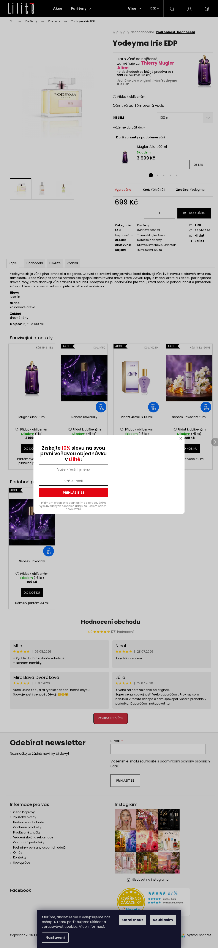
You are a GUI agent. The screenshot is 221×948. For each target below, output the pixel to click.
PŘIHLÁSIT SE (73, 492)
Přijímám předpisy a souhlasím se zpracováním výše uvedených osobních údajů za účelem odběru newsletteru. (73, 506)
